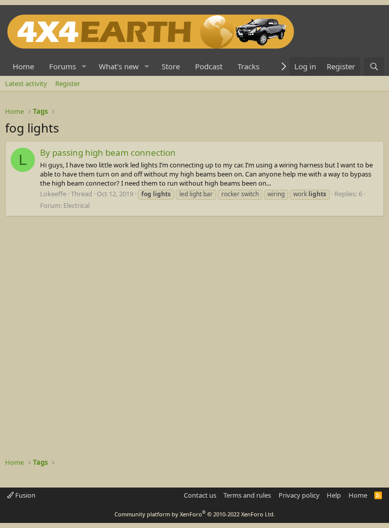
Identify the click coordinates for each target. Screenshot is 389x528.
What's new (119, 66)
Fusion (24, 495)
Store (171, 66)
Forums (62, 66)
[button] (84, 66)
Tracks (248, 66)
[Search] (374, 66)
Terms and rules (247, 495)
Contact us (200, 495)
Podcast (208, 66)
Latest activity (26, 83)
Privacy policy (299, 495)
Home (23, 66)
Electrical (76, 205)
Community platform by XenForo (194, 514)
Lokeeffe (53, 193)
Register (67, 83)
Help (334, 495)
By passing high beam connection (108, 152)
